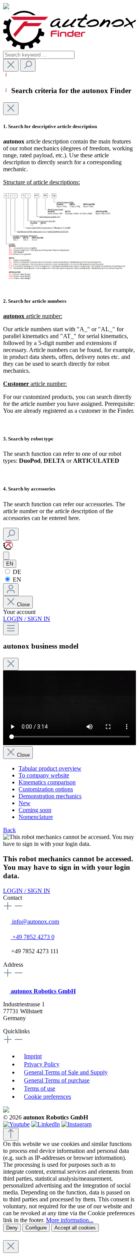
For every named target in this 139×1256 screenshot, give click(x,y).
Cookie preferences (47, 1096)
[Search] (28, 65)
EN (16, 579)
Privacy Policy (41, 1064)
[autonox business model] (6, 556)
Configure (36, 1228)
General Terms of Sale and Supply (66, 1072)
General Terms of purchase (57, 1080)
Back (9, 830)
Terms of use (39, 1088)
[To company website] (8, 548)
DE (16, 572)
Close (23, 604)
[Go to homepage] (69, 47)
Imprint (33, 1056)
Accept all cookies (75, 1228)
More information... (69, 1220)
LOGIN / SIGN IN (26, 618)
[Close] (11, 108)
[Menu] (11, 628)
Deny (12, 1228)
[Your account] (11, 589)
